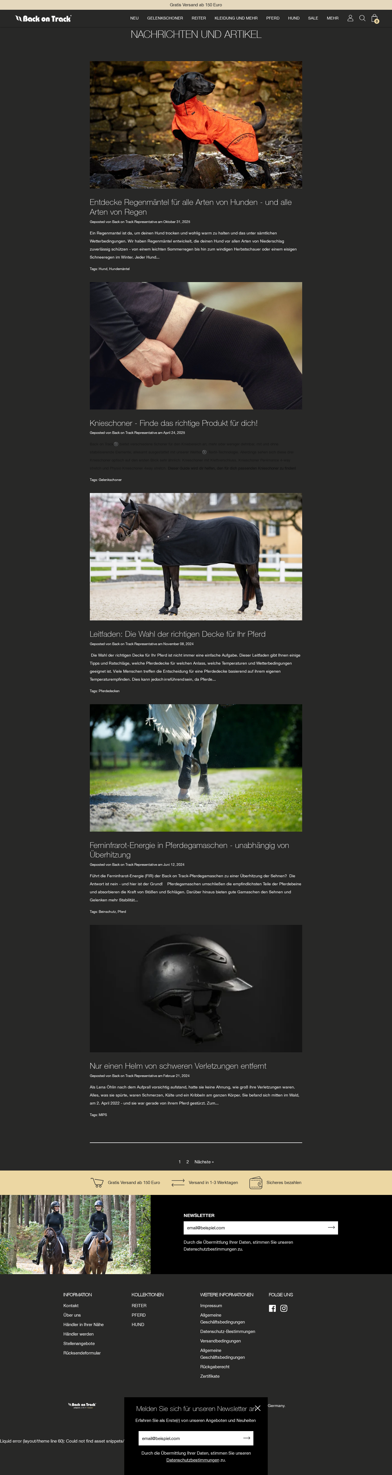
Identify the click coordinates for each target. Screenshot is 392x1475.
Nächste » (204, 1161)
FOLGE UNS (281, 1294)
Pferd (122, 912)
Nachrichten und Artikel (196, 34)
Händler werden (78, 1334)
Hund (103, 269)
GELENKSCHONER (165, 18)
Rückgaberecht (215, 1366)
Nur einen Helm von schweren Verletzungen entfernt (178, 1065)
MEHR (333, 18)
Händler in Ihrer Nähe (83, 1324)
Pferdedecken (109, 691)
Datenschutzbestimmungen (192, 1459)
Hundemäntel (119, 269)
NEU (134, 18)
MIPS (103, 1115)
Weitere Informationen (226, 1294)
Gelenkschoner (110, 480)
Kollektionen (148, 1294)
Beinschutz (107, 912)
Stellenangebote (79, 1343)
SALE (313, 18)
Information (77, 1294)
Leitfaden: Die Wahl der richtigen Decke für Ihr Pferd (178, 633)
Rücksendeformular (82, 1352)
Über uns (72, 1315)
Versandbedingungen (220, 1340)
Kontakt (71, 1305)
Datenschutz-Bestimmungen (227, 1331)
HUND (294, 18)
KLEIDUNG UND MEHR (236, 18)
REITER (199, 18)
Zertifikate (210, 1376)
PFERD (273, 18)
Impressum (211, 1305)
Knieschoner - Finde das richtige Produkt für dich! (174, 423)
